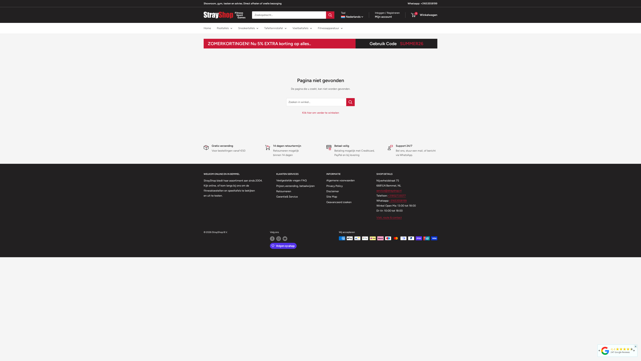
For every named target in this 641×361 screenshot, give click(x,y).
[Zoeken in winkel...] (350, 102)
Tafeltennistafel (273, 28)
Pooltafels (223, 28)
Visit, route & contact (389, 217)
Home (207, 28)
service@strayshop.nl (389, 190)
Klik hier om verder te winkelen (320, 112)
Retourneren (283, 191)
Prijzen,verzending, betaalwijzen (295, 186)
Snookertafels (246, 28)
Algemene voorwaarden (340, 180)
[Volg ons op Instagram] (278, 238)
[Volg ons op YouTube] (285, 238)
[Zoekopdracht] (330, 15)
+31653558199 (398, 200)
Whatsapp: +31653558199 (422, 3)
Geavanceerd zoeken (339, 202)
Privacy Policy (334, 186)
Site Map (331, 196)
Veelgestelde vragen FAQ (291, 180)
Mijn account (383, 16)
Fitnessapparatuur (328, 28)
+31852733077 (397, 195)
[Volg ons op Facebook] (272, 238)
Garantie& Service (287, 196)
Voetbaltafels (300, 28)
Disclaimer (332, 191)
